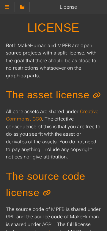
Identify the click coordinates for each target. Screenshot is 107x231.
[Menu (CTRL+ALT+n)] (7, 7)
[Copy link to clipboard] (97, 95)
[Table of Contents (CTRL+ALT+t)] (22, 7)
